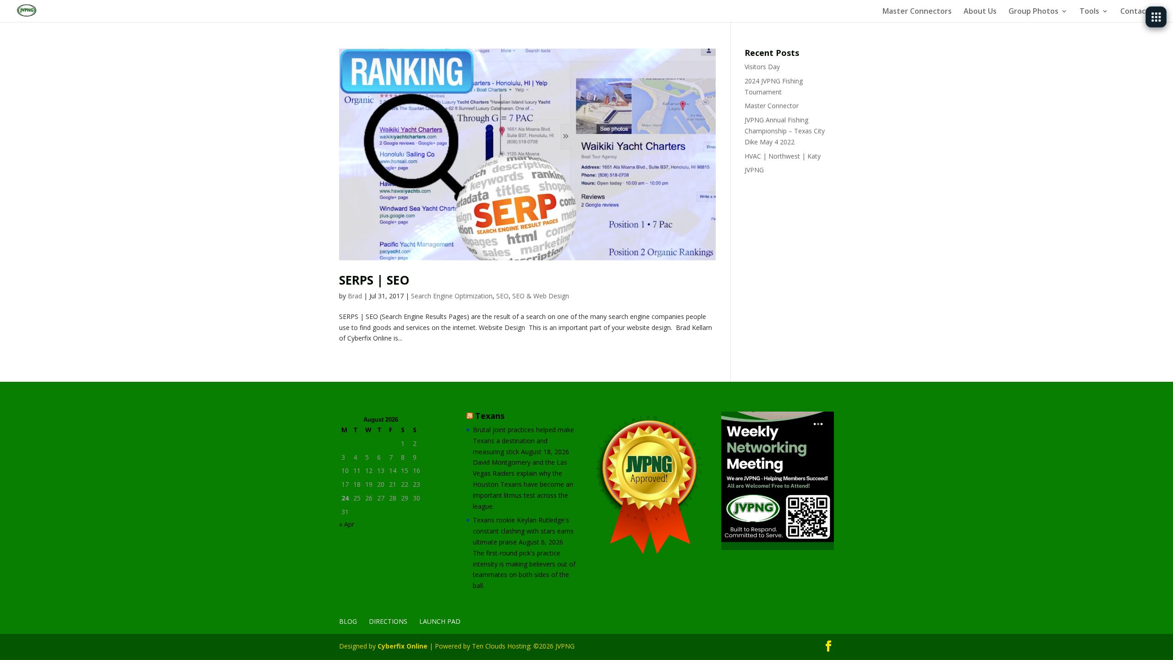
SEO (502, 296)
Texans (489, 415)
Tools (1089, 12)
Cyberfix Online (403, 646)
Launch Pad (439, 621)
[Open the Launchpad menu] (1156, 17)
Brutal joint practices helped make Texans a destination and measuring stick (523, 440)
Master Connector (772, 105)
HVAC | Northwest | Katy (783, 156)
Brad (355, 296)
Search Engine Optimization (452, 296)
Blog (348, 621)
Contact (1134, 12)
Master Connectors (917, 12)
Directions (388, 621)
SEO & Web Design (540, 296)
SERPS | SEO (374, 280)
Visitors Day (762, 66)
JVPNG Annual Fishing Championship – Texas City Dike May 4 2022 (785, 131)
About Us (980, 12)
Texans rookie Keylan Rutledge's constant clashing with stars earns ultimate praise (523, 531)
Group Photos (1033, 12)
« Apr (346, 524)
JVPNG (754, 169)
